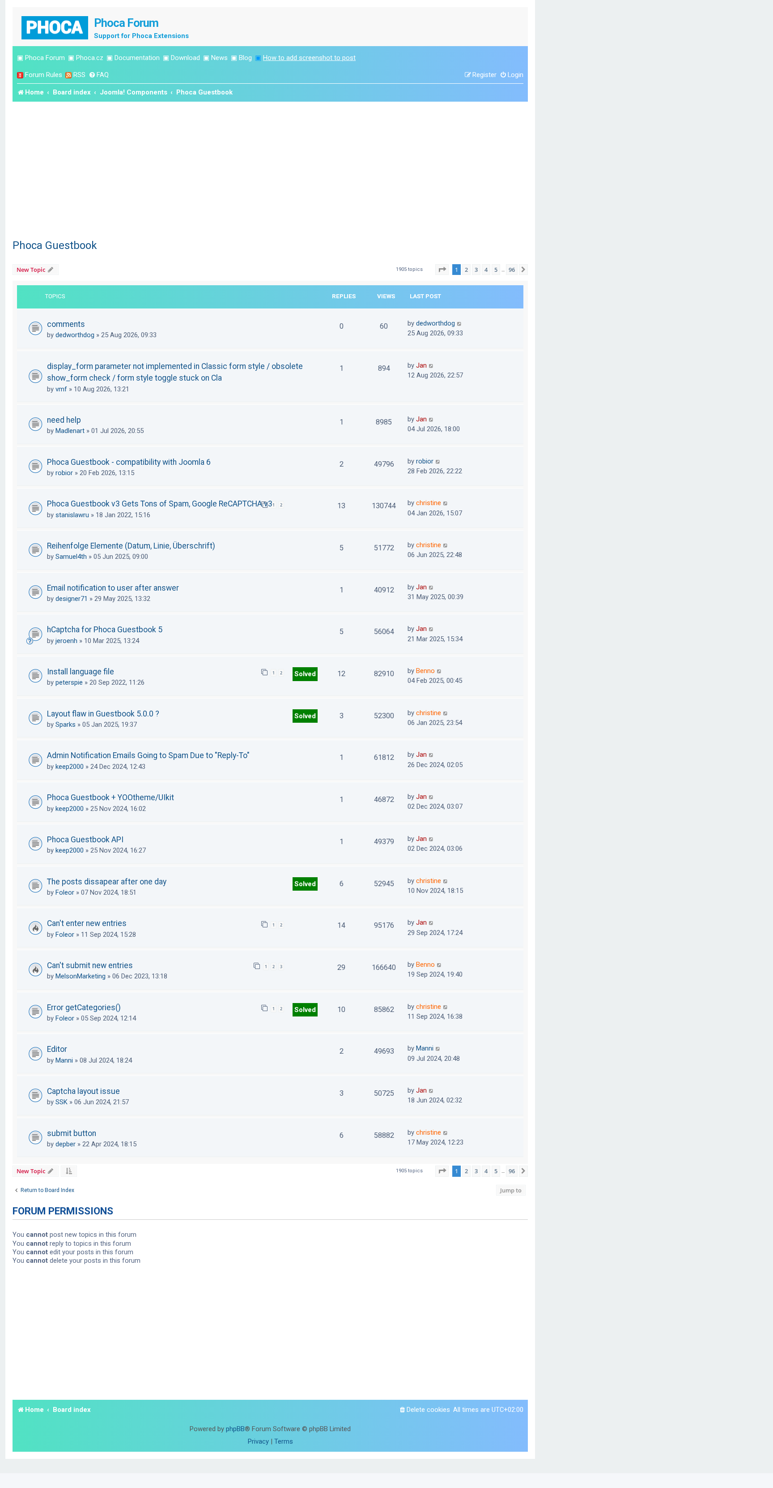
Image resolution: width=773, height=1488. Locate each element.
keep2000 (69, 767)
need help (64, 420)
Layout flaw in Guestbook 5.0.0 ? (103, 713)
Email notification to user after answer (113, 587)
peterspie (69, 682)
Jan (421, 365)
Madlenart (70, 431)
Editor (57, 1049)
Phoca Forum (45, 58)
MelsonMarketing (80, 976)
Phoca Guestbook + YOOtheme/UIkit (110, 797)
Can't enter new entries (87, 923)
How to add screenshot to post (309, 58)
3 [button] (476, 270)
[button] (442, 269)
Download (185, 58)
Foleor (64, 892)
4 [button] (486, 270)
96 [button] (512, 270)
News (219, 58)
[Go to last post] (460, 323)
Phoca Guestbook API (85, 839)
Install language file (80, 671)
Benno (425, 671)
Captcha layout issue (83, 1091)
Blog (245, 58)
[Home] (55, 27)
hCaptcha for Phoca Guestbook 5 (104, 629)
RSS (79, 75)
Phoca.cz (89, 58)
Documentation (137, 58)
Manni (64, 1060)
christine (428, 503)
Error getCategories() (84, 1007)
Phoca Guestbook (55, 245)
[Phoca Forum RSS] (68, 75)
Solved (305, 674)
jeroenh (66, 641)
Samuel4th (71, 557)
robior (64, 473)
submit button (71, 1133)
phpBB (235, 1429)
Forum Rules (43, 75)
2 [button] (466, 270)
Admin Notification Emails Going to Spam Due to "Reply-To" (148, 755)
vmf (61, 389)
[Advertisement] (270, 169)
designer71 (71, 599)
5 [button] (495, 270)
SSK (61, 1102)
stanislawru (72, 515)
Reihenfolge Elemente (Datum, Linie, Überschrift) (131, 545)
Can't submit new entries (90, 965)
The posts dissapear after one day (106, 881)
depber (65, 1144)
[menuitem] (99, 75)
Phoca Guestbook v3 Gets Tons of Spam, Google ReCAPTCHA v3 (159, 503)
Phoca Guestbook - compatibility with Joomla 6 (129, 462)
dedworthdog (74, 335)
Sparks (65, 724)
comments (66, 324)
